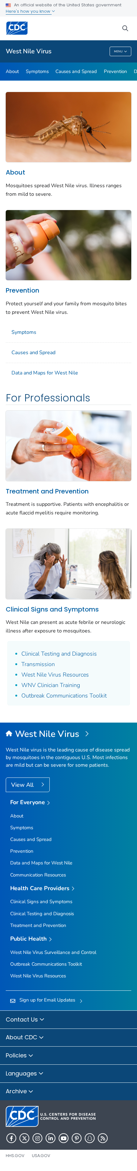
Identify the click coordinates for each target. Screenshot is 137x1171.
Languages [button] (22, 1073)
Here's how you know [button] (29, 11)
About (12, 71)
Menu (118, 51)
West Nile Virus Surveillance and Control (53, 952)
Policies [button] (17, 1055)
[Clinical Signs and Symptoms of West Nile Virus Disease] (68, 563)
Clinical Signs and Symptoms (52, 609)
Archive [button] (17, 1091)
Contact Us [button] (23, 1019)
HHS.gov (15, 1156)
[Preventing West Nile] (68, 244)
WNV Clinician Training (50, 685)
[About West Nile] (68, 126)
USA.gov (41, 1156)
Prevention (115, 71)
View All (23, 785)
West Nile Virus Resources (55, 674)
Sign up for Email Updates (47, 1000)
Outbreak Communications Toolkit (64, 695)
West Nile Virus (29, 51)
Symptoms (37, 71)
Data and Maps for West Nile (44, 372)
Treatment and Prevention (47, 491)
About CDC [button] (22, 1037)
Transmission (38, 664)
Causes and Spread (76, 71)
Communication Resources (38, 875)
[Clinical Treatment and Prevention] (68, 445)
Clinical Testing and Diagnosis (59, 654)
